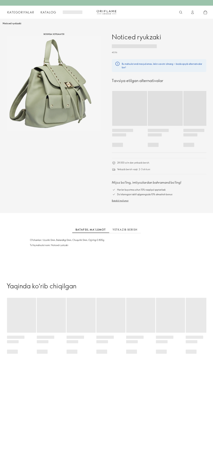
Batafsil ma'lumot (120, 200)
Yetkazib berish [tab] (124, 229)
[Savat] (205, 12)
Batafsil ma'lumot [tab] (91, 229)
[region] (54, 83)
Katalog (48, 12)
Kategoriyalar (20, 12)
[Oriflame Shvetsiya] (106, 12)
